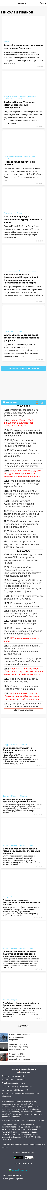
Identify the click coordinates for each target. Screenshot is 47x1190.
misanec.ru (6, 1096)
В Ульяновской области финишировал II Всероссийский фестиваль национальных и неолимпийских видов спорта (21, 278)
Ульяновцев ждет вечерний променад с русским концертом (20, 800)
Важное (5, 845)
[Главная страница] (22, 3)
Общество (23, 745)
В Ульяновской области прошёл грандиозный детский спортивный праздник (21, 850)
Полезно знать (9, 98)
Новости (7, 42)
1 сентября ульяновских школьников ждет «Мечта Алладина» (23, 46)
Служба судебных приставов (13, 1179)
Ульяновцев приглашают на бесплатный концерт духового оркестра (19, 750)
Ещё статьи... (23, 1026)
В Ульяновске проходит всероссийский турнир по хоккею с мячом (23, 219)
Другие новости (23, 710)
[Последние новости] (37, 402)
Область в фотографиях (27, 96)
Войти (43, 3)
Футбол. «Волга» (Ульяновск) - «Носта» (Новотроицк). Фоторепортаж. (20, 105)
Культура (6, 745)
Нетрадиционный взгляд (13, 156)
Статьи (19, 98)
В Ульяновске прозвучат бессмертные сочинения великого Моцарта (21, 902)
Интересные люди (10, 96)
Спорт (31, 845)
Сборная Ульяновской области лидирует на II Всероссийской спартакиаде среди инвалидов (19, 953)
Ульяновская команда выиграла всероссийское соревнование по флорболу (21, 338)
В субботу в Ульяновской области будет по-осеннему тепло (21, 1004)
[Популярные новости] (42, 402)
